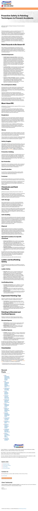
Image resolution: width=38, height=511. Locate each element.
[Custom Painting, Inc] (19, 447)
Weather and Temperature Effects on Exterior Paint (6, 401)
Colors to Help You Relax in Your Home (7, 418)
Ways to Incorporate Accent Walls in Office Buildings (7, 435)
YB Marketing (21, 508)
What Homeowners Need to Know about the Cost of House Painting (7, 377)
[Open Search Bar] (2, 9)
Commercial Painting (6, 468)
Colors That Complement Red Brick (6, 439)
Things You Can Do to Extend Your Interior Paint (6, 397)
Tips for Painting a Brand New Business (6, 392)
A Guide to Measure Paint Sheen (7, 422)
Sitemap (25, 508)
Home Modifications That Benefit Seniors (6, 405)
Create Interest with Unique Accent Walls (7, 389)
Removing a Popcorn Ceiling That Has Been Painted (6, 426)
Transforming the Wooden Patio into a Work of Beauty (7, 430)
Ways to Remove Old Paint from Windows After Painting (7, 409)
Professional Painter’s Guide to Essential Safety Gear (11, 363)
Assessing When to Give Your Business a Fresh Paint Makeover (13, 364)
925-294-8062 (8, 6)
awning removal (10, 149)
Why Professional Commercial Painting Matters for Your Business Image (7, 384)
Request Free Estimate (6, 478)
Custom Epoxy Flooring (6, 465)
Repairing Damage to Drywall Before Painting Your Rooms (7, 414)
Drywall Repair (5, 466)
